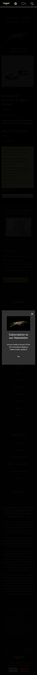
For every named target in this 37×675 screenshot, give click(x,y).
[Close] (32, 313)
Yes (18, 356)
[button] (16, 3)
